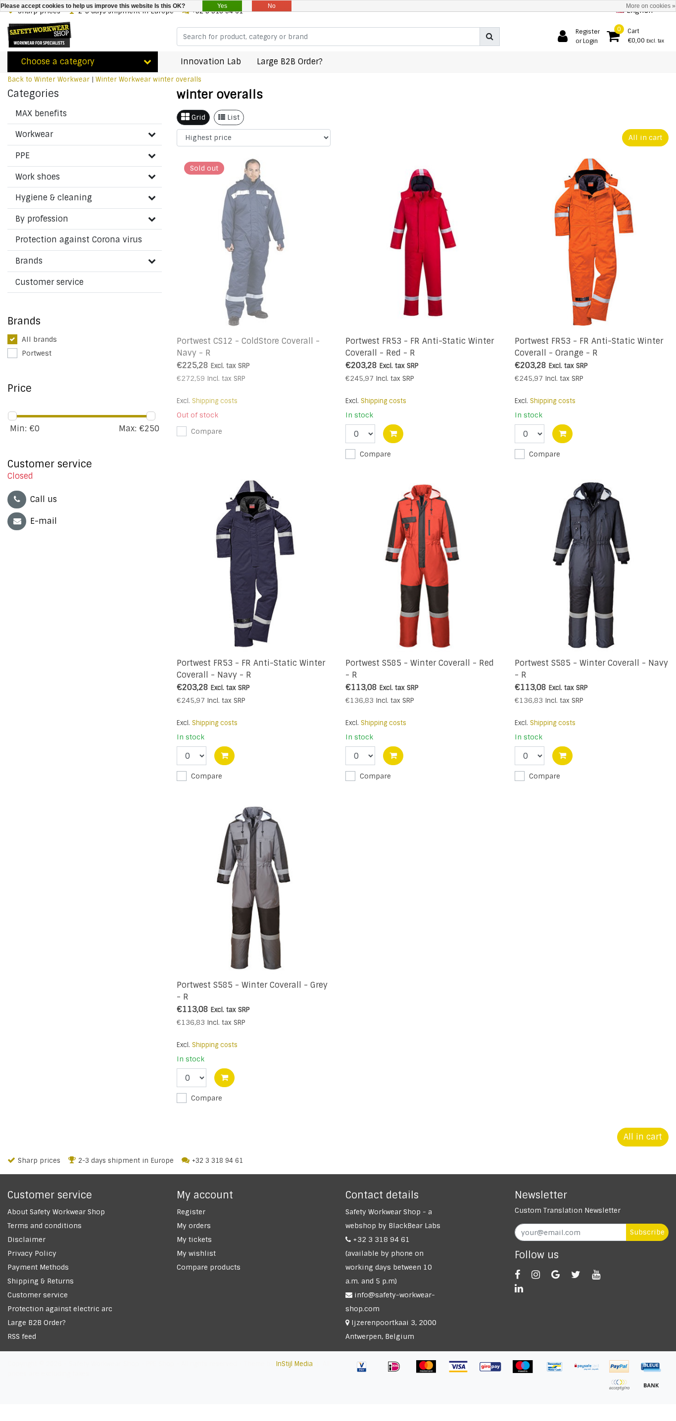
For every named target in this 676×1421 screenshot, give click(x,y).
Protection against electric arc (59, 1308)
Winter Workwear (123, 79)
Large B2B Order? (36, 1322)
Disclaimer (26, 1239)
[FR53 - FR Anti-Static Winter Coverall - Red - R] (422, 243)
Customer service (37, 1294)
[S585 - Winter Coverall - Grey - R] (254, 886)
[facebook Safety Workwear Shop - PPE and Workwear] (517, 1274)
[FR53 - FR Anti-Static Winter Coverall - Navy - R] (254, 564)
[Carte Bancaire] (623, 1389)
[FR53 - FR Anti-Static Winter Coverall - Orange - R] (592, 243)
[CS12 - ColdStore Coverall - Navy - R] (254, 243)
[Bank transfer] (654, 1389)
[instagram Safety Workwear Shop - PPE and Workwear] (535, 1274)
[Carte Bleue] (654, 1371)
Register (191, 1211)
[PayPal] (623, 1371)
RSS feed (21, 1336)
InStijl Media (294, 1364)
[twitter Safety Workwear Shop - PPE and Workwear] (575, 1274)
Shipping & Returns (40, 1281)
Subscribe (647, 1232)
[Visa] (462, 1371)
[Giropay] (494, 1371)
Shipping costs (215, 401)
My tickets (194, 1239)
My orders (194, 1225)
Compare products (209, 1267)
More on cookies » (651, 5)
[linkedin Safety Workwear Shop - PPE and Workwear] (519, 1288)
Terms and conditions (44, 1225)
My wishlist (196, 1253)
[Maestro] (526, 1371)
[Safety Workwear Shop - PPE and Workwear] (39, 34)
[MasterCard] (430, 1371)
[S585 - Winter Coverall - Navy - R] (592, 564)
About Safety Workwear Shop (56, 1211)
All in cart (645, 137)
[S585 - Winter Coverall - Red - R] (422, 564)
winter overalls (177, 79)
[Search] (489, 37)
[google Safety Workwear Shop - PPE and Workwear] (555, 1274)
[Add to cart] (393, 433)
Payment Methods (38, 1267)
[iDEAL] (398, 1371)
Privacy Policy (31, 1253)
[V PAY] (365, 1371)
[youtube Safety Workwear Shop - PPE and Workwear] (596, 1274)
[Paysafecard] (591, 1371)
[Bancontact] (558, 1371)
